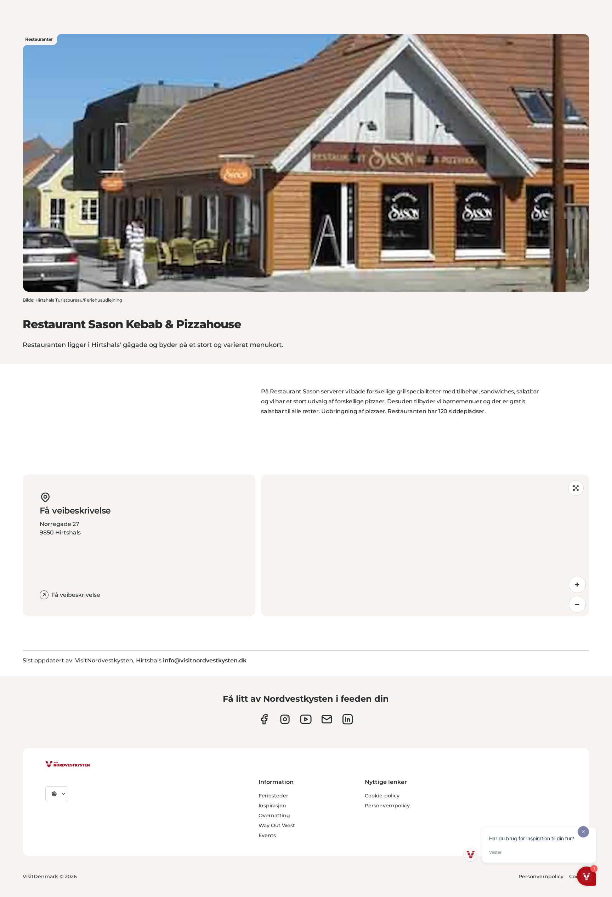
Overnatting (274, 815)
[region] (425, 545)
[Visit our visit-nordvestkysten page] (347, 719)
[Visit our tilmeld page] (327, 719)
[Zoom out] (577, 604)
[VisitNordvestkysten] (67, 764)
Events (267, 835)
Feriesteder (273, 795)
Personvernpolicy (387, 805)
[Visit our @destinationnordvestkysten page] (306, 719)
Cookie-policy (382, 795)
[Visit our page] (264, 719)
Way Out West (277, 825)
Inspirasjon (272, 805)
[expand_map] (576, 488)
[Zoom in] (577, 584)
